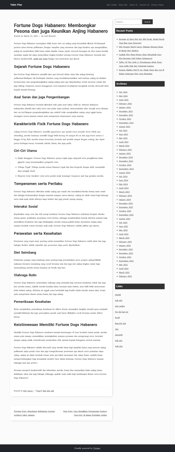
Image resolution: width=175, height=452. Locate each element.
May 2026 (123, 96)
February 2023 (125, 241)
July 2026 (123, 92)
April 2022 (123, 268)
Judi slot (119, 346)
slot (116, 329)
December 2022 (126, 249)
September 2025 (126, 122)
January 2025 (125, 153)
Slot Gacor (28, 390)
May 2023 (123, 230)
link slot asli (48, 390)
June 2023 (123, 226)
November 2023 (126, 207)
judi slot (118, 300)
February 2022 (125, 276)
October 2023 (125, 211)
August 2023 (124, 218)
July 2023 (123, 222)
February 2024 (125, 195)
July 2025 (123, 130)
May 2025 (123, 138)
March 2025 (124, 145)
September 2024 (126, 169)
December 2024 (126, 157)
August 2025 (124, 126)
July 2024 (123, 176)
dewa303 (119, 335)
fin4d (117, 317)
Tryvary (96, 448)
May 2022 (123, 264)
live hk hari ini (121, 312)
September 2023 (126, 214)
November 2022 (126, 253)
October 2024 (125, 165)
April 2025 (123, 142)
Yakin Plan (16, 4)
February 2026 (125, 103)
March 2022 (124, 272)
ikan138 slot (120, 323)
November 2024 (126, 161)
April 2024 (123, 188)
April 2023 (123, 234)
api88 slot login (40, 58)
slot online (120, 306)
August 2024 (124, 172)
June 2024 (123, 180)
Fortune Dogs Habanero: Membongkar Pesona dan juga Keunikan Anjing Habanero (61, 28)
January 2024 (125, 199)
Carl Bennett (50, 36)
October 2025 (125, 119)
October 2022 (125, 257)
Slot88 (118, 294)
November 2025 (126, 115)
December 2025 (126, 111)
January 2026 (125, 107)
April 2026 (123, 99)
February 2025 (125, 149)
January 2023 (125, 245)
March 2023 (124, 238)
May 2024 (123, 184)
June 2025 (123, 134)
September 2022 (126, 261)
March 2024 (124, 192)
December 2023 (126, 203)
